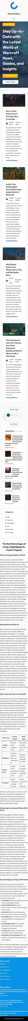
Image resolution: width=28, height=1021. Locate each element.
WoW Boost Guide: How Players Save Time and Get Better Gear (14, 269)
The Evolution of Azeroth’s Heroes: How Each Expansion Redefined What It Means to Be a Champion (14, 348)
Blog (8, 517)
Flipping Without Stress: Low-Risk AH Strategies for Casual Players (17, 485)
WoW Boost (16, 546)
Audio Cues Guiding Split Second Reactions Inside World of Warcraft (13, 189)
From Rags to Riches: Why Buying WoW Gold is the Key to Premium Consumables (13, 472)
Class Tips (10, 520)
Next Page (14, 424)
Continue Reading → (12, 160)
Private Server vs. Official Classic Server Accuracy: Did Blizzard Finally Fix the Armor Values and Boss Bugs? (14, 456)
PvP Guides (10, 532)
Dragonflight (10, 523)
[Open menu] (14, 18)
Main (8, 526)
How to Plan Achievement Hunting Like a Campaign (12, 115)
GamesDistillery (14, 14)
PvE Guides (10, 529)
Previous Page (14, 409)
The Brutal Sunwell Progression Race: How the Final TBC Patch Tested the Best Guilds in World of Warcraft (14, 440)
